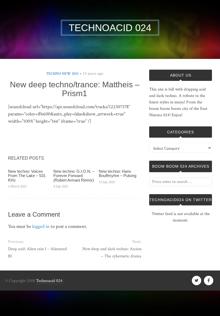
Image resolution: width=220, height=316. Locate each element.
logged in (41, 226)
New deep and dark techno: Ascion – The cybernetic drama (111, 252)
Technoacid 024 (49, 281)
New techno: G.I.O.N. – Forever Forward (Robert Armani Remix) (73, 175)
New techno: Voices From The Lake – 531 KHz (27, 175)
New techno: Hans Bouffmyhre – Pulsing (117, 173)
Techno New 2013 (62, 73)
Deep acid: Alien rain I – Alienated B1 (37, 252)
